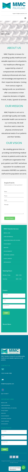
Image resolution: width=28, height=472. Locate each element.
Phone (5, 195)
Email (5, 200)
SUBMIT (6, 313)
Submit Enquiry (9, 218)
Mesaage (6, 204)
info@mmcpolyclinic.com (21, 13)
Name (5, 191)
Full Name (6, 294)
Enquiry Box (6, 305)
